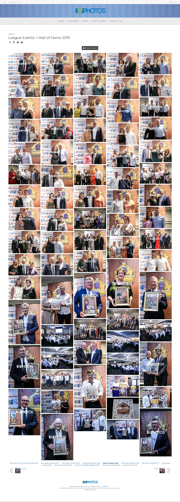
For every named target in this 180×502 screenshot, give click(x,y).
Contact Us (116, 21)
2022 (156, 469)
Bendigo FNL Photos (77, 486)
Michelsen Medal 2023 (50, 463)
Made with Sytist (90, 490)
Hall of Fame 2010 (130, 465)
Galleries (73, 21)
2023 (24, 469)
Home (61, 21)
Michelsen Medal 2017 (150, 463)
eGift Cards (99, 21)
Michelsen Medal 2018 (130, 463)
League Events (21, 37)
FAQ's (85, 21)
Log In (4, 2)
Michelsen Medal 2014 (111, 465)
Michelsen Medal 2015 (63, 465)
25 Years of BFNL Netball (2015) (87, 465)
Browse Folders (91, 48)
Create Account (15, 2)
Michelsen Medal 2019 (91, 463)
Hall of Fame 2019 (110, 463)
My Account (173, 2)
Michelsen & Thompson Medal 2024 (24, 463)
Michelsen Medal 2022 (71, 463)
